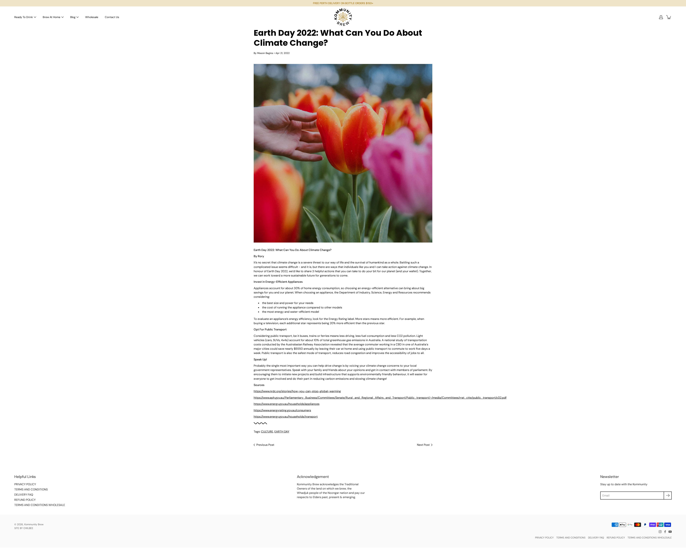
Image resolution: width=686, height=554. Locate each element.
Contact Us (112, 17)
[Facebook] (665, 531)
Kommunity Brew (34, 524)
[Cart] (669, 17)
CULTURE (267, 431)
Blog (72, 17)
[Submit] (668, 495)
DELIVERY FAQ (23, 494)
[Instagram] (660, 531)
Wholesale (91, 17)
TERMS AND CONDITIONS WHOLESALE (39, 505)
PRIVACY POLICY (25, 484)
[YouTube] (670, 531)
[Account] (661, 17)
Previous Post (265, 445)
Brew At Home (51, 17)
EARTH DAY (281, 431)
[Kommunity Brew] (343, 17)
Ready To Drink (23, 17)
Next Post (423, 445)
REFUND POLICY (25, 500)
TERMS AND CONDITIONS (31, 489)
